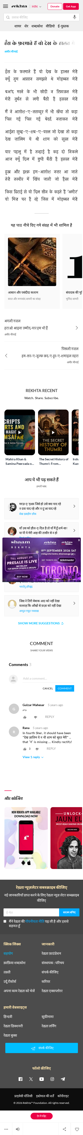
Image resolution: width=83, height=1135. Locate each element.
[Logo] (19, 7)
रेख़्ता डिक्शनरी (13, 1026)
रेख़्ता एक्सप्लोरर (52, 991)
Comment (65, 688)
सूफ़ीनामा (48, 1016)
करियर (46, 981)
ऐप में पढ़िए (41, 1116)
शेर (26, 26)
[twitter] (31, 1078)
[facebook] (20, 1078)
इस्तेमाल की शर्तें (45, 1096)
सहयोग (8, 953)
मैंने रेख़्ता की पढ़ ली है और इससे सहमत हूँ (39, 923)
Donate (54, 6)
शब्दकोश (37, 26)
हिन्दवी (8, 1016)
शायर (17, 26)
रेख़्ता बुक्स (10, 1035)
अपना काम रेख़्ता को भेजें (19, 991)
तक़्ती (7, 972)
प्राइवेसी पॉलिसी (23, 1096)
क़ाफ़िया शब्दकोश (14, 962)
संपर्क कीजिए (50, 972)
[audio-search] (74, 17)
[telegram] (62, 1078)
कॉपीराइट (63, 1096)
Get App (71, 6)
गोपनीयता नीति (34, 921)
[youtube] (41, 1078)
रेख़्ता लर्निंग (49, 1026)
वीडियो (50, 26)
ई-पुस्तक (63, 26)
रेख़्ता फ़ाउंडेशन (51, 953)
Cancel (48, 688)
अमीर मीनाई (10, 52)
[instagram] (52, 1078)
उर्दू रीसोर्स (10, 981)
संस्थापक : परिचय (53, 962)
